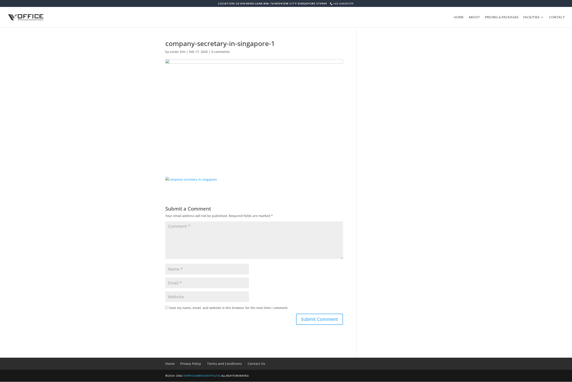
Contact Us (256, 363)
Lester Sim (177, 52)
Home (170, 363)
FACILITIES (531, 17)
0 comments (220, 52)
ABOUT (474, 17)
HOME (459, 17)
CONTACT (557, 17)
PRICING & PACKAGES (501, 17)
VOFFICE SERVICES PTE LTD (201, 375)
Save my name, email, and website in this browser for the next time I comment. (228, 308)
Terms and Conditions (224, 363)
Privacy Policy (190, 363)
